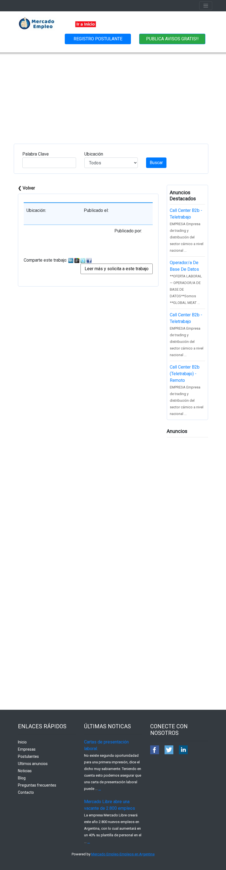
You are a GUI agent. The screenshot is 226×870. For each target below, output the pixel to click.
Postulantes (28, 756)
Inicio (22, 742)
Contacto (26, 792)
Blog (22, 778)
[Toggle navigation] (205, 5)
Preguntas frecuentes (37, 785)
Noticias (25, 771)
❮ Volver (26, 188)
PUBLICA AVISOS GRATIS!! (172, 38)
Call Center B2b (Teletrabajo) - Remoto (185, 373)
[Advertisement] (113, 94)
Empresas (27, 749)
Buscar (156, 162)
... (99, 789)
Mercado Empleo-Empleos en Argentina (123, 854)
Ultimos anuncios (33, 763)
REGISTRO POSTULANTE (98, 38)
